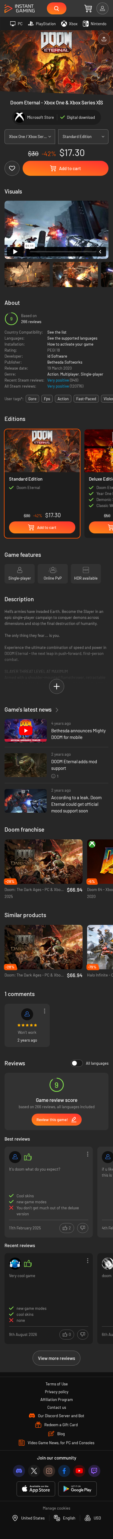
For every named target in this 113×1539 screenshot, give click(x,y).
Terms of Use (57, 1384)
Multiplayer (69, 374)
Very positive (58, 380)
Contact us (56, 1407)
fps (47, 398)
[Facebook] (64, 1471)
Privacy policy (56, 1391)
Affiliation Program (56, 1399)
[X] (34, 1471)
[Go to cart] (88, 8)
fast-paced (86, 398)
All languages (97, 1063)
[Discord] (19, 1471)
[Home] (20, 8)
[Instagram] (49, 1471)
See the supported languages (72, 338)
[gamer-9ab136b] (27, 1014)
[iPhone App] (36, 1489)
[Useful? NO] (82, 1228)
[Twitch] (94, 1471)
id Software (57, 356)
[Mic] (15, 1264)
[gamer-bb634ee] (15, 1157)
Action (52, 374)
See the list (57, 332)
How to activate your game (70, 344)
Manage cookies (56, 1508)
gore (32, 398)
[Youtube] (79, 1471)
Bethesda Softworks (64, 362)
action (63, 398)
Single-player (92, 374)
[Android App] (77, 1489)
